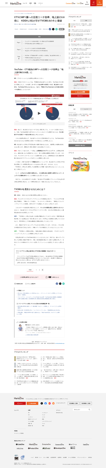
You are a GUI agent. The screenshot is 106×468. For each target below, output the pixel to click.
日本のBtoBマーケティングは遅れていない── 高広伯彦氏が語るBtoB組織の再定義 (53, 382)
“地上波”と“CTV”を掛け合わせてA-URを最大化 (36, 50)
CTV (40, 29)
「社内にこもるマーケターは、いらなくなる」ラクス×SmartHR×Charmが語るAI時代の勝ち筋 (27, 365)
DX (28, 412)
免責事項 (59, 457)
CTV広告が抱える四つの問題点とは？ (34, 43)
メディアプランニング (46, 421)
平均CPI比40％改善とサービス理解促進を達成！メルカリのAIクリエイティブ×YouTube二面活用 (27, 382)
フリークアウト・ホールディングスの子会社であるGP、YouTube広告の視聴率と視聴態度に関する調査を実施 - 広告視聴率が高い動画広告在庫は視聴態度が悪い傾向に (40, 297)
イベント (40, 3)
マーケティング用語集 (19, 433)
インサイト (30, 417)
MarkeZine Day (59, 412)
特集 (35, 3)
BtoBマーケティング (32, 419)
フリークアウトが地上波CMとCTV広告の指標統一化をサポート (40, 60)
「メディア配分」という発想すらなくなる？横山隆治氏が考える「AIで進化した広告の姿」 (80, 140)
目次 (39, 36)
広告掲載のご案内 (73, 403)
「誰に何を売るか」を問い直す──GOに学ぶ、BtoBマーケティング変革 (53, 370)
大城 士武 (23, 24)
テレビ (16, 29)
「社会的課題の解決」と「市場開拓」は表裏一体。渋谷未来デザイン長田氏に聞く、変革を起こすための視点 (80, 133)
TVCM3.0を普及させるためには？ (33, 57)
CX (28, 414)
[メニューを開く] (6, 3)
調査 (43, 419)
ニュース (25, 3)
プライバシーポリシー (82, 457)
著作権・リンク (38, 457)
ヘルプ (32, 457)
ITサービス (45, 29)
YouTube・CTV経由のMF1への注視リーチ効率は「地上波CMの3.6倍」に (43, 55)
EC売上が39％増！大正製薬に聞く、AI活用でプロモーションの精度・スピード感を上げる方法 (80, 127)
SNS (43, 425)
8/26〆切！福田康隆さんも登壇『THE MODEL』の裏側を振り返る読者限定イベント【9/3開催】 (80, 115)
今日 (74, 20)
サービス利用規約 (72, 457)
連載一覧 (30, 423)
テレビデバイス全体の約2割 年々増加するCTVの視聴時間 (39, 41)
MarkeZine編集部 (31, 24)
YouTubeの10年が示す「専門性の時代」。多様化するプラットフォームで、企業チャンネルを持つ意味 (27, 358)
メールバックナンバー (81, 88)
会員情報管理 (53, 457)
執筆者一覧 (30, 425)
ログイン (81, 96)
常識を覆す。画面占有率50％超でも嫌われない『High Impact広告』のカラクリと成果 (39, 312)
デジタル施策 (31, 421)
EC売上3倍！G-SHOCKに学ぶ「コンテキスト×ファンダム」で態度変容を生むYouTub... (39, 310)
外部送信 (90, 457)
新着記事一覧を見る (80, 145)
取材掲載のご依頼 (86, 403)
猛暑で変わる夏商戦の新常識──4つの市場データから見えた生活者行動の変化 (27, 370)
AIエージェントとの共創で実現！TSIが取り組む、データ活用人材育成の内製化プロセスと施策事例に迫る (53, 376)
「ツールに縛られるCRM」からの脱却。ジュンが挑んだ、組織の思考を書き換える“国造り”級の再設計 (27, 376)
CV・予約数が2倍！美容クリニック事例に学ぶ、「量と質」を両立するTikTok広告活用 (53, 358)
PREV (30, 270)
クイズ (43, 417)
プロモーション (23, 29)
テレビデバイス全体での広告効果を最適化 (35, 48)
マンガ (43, 414)
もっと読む (19, 314)
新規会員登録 (81, 92)
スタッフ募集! (46, 457)
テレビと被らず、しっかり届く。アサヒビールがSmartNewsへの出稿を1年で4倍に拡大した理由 (53, 365)
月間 (86, 20)
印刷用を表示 (19, 283)
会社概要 (65, 457)
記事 (30, 3)
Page (19, 42)
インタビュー (45, 412)
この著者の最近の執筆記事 (31, 335)
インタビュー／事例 (33, 29)
